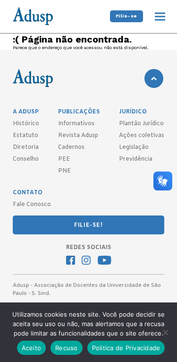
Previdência (135, 159)
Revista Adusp (78, 135)
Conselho (26, 159)
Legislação (134, 147)
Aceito (32, 348)
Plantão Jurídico (141, 124)
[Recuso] (165, 332)
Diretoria (26, 147)
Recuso (66, 348)
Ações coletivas (141, 135)
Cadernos (71, 147)
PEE (64, 159)
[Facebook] (70, 261)
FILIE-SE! (88, 225)
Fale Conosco (32, 204)
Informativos (76, 124)
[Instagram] (86, 261)
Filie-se (126, 15)
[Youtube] (104, 261)
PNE (64, 171)
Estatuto (25, 135)
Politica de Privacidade (126, 348)
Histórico (26, 124)
